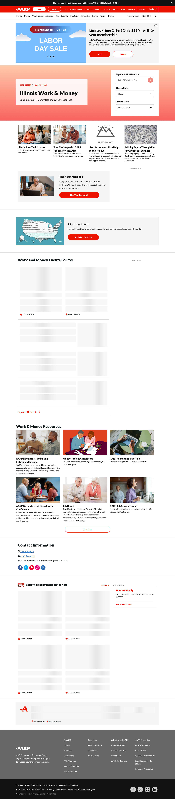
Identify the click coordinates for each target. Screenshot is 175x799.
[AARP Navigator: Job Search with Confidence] (38, 490)
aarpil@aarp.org (27, 556)
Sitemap (19, 785)
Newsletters (93, 750)
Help (144, 16)
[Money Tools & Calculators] (85, 442)
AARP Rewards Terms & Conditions (30, 789)
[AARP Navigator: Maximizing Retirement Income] (38, 442)
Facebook (20, 567)
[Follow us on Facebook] (133, 789)
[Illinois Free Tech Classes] (34, 134)
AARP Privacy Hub (33, 785)
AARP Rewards (129, 9)
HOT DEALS (123, 590)
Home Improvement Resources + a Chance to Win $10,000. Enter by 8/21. (85, 3)
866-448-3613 (27, 551)
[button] (155, 16)
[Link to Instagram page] (147, 789)
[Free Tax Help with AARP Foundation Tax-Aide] (69, 134)
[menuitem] (19, 17)
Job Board (68, 506)
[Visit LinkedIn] (155, 789)
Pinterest (31, 567)
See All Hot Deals (123, 604)
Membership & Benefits (74, 9)
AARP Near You (70, 771)
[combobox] (135, 80)
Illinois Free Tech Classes (31, 147)
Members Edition (111, 9)
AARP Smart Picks (94, 9)
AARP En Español (95, 745)
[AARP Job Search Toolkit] (132, 490)
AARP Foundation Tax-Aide (125, 458)
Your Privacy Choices (36, 794)
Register (142, 9)
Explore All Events (27, 412)
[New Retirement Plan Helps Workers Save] (105, 134)
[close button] (156, 26)
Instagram (37, 567)
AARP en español (133, 16)
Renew (123, 54)
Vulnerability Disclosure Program (81, 789)
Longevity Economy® (144, 769)
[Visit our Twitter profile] (140, 789)
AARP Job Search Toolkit (124, 506)
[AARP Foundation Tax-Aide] (132, 442)
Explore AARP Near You (127, 74)
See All (104, 585)
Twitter (26, 567)
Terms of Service (50, 785)
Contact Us (92, 740)
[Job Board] (85, 490)
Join (100, 54)
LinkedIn (43, 567)
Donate (67, 745)
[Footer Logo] (32, 748)
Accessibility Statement (68, 785)
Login (151, 9)
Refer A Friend (93, 755)
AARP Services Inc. (119, 761)
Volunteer (68, 750)
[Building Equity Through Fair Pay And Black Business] (141, 134)
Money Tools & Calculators (78, 458)
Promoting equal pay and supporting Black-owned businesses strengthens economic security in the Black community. (140, 157)
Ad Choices (20, 794)
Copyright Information (56, 789)
